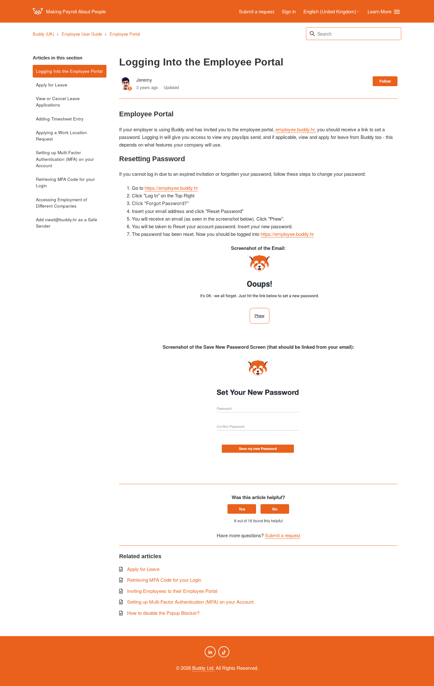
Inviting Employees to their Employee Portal (172, 590)
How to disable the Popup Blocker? (163, 612)
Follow (385, 81)
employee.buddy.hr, (295, 129)
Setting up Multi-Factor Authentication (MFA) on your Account (65, 158)
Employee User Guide (82, 34)
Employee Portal (125, 34)
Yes (242, 509)
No (274, 509)
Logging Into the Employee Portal (69, 71)
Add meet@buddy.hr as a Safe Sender (66, 222)
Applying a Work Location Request (61, 135)
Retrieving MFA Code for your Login (65, 182)
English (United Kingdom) (329, 11)
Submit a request (256, 11)
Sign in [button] (289, 11)
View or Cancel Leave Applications (58, 101)
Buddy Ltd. (203, 667)
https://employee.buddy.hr (171, 187)
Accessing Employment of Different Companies (61, 202)
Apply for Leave (51, 85)
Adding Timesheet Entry (60, 119)
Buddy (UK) (43, 34)
